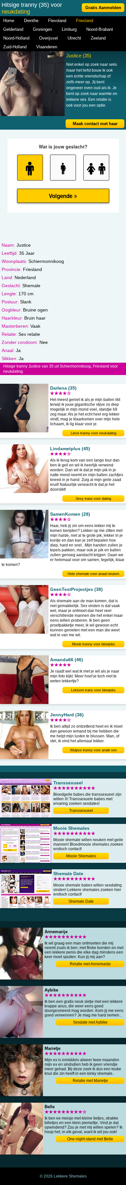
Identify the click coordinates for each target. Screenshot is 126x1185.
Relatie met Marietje (90, 1080)
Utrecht (74, 38)
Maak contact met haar (95, 123)
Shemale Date (81, 901)
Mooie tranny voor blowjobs (93, 644)
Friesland (84, 20)
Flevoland (57, 20)
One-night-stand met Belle (90, 1139)
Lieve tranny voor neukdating (93, 433)
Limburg (69, 29)
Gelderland (13, 29)
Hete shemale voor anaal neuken (93, 574)
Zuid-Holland (14, 46)
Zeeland (98, 38)
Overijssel (48, 38)
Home (8, 20)
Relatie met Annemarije (90, 964)
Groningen (42, 29)
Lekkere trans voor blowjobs (93, 690)
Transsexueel (81, 810)
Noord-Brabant (99, 29)
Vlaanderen (46, 46)
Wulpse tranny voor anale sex (93, 750)
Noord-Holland (16, 38)
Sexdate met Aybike (90, 1022)
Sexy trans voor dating (93, 498)
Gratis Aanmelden (103, 7)
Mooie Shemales (81, 856)
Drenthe (31, 20)
